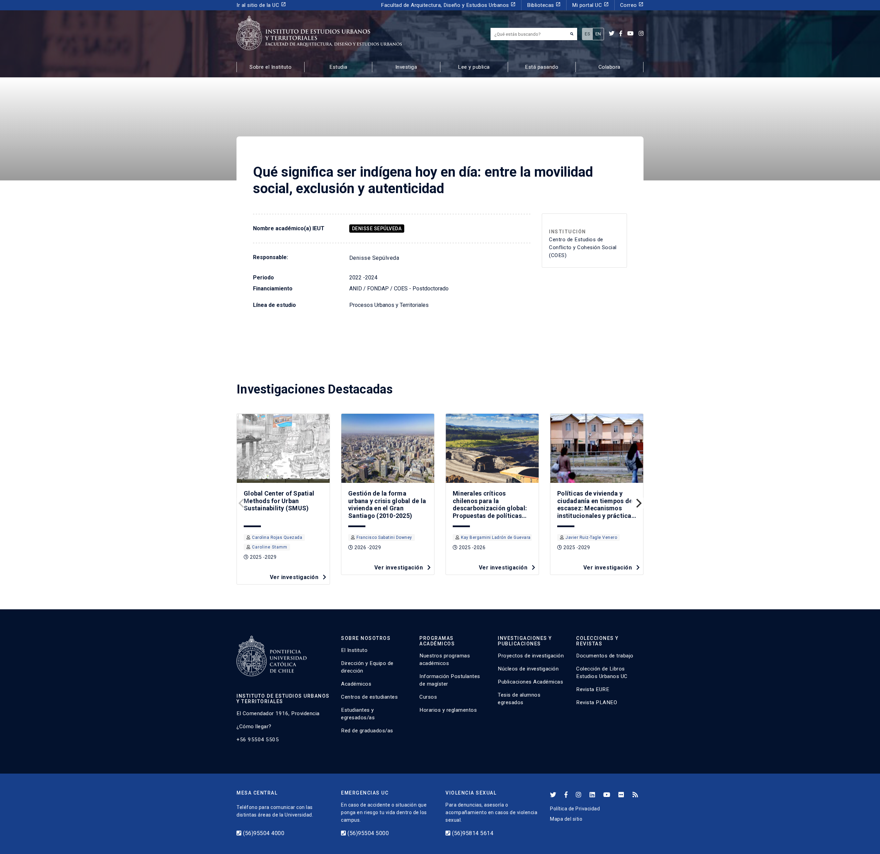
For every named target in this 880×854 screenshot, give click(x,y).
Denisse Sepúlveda (377, 228)
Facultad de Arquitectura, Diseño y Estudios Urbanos (448, 5)
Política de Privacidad (575, 808)
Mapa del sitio (566, 819)
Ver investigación (295, 577)
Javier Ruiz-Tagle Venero (591, 537)
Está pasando (541, 67)
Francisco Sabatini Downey (384, 537)
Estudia (338, 67)
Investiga (406, 67)
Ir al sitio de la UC (261, 5)
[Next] (638, 503)
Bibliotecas (544, 5)
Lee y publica (474, 67)
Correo (632, 5)
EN (598, 33)
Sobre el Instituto (271, 67)
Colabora (609, 67)
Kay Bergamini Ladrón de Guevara (496, 537)
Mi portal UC (590, 5)
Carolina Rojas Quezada (277, 537)
